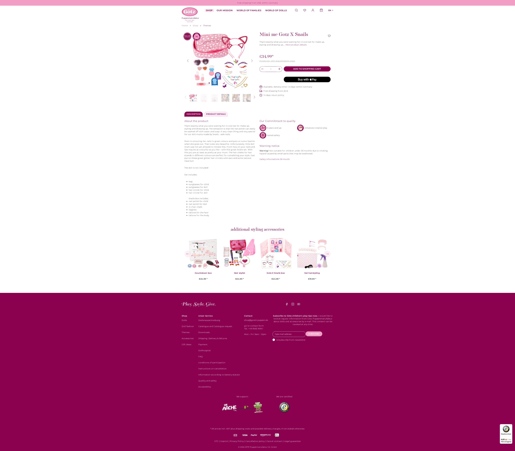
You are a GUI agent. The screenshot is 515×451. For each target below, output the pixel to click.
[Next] (252, 60)
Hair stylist (239, 273)
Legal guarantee (292, 441)
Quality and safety (207, 381)
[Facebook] (287, 305)
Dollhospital (204, 350)
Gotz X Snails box (276, 273)
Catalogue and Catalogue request (215, 326)
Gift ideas (186, 344)
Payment (202, 344)
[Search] (298, 10)
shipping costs (243, 428)
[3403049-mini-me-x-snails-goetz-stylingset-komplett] (220, 61)
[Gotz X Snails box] (276, 253)
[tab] (193, 114)
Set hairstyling (312, 273)
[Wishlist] (305, 10)
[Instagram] (293, 305)
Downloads (204, 332)
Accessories (188, 338)
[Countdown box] (203, 253)
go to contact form (254, 326)
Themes (186, 332)
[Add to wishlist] (329, 36)
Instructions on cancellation (212, 368)
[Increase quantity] (279, 69)
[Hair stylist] (239, 253)
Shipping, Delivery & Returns (212, 338)
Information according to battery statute (219, 374)
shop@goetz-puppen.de (256, 320)
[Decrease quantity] (262, 69)
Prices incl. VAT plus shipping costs (277, 61)
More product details (296, 45)
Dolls (184, 320)
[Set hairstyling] (312, 253)
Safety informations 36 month (275, 159)
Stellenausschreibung (209, 320)
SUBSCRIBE (314, 334)
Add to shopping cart (307, 69)
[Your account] (313, 10)
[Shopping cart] (321, 10)
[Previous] (187, 60)
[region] (220, 67)
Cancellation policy (255, 441)
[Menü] (510, 425)
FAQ (200, 356)
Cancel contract (274, 441)
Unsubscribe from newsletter (291, 340)
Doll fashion (188, 326)
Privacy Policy (237, 441)
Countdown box (203, 273)
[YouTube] (298, 305)
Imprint (224, 441)
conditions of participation (211, 362)
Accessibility (204, 387)
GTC (216, 441)
